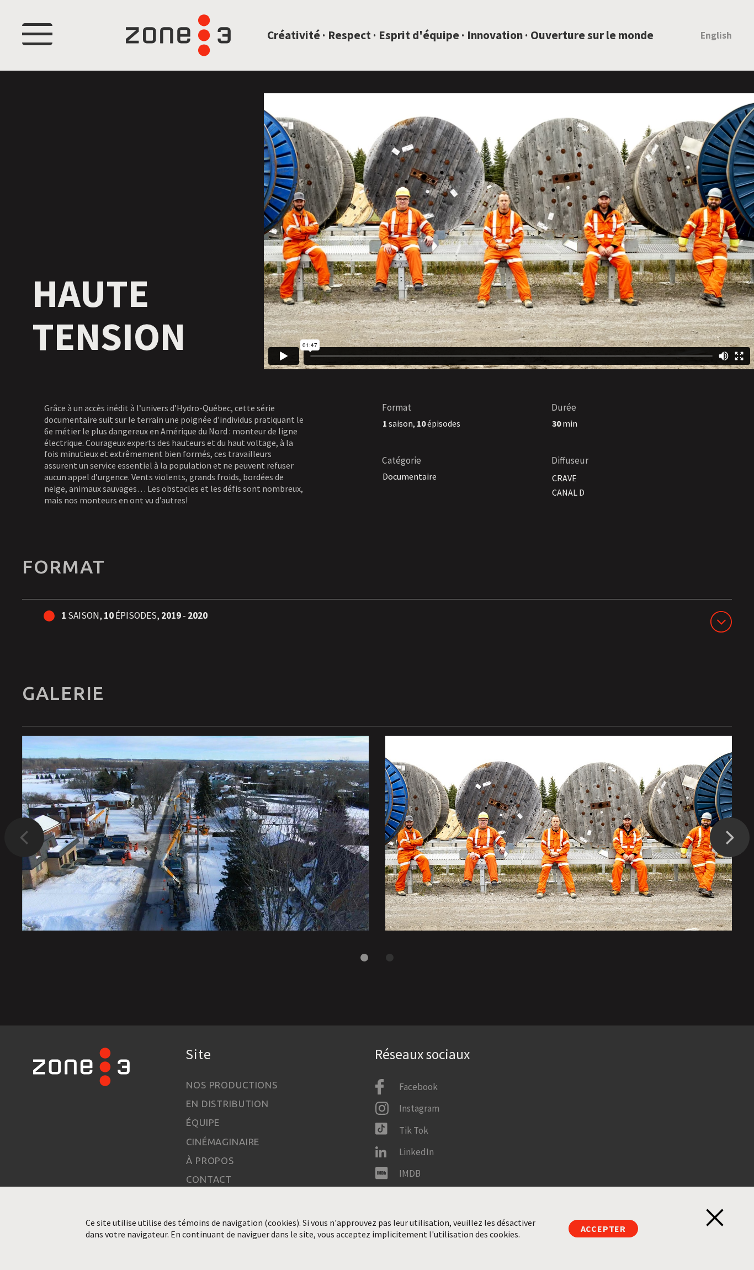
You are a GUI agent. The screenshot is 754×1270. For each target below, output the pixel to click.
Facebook (418, 1087)
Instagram (419, 1108)
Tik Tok (413, 1130)
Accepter (603, 1228)
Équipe (203, 1122)
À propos (210, 1160)
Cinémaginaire (222, 1141)
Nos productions (232, 1085)
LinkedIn (416, 1152)
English (716, 35)
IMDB (410, 1173)
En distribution (227, 1103)
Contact (209, 1179)
